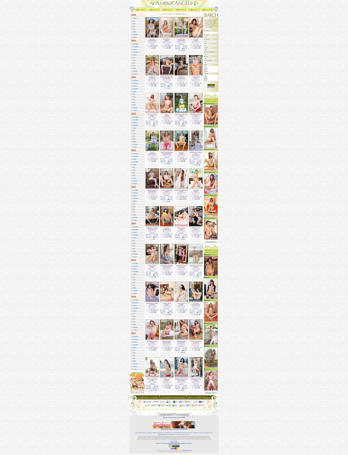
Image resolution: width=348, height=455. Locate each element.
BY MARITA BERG (152, 40)
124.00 (200, 312)
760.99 (200, 273)
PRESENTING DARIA (181, 265)
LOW (157, 45)
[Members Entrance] (173, 399)
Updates (150, 432)
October (135, 49)
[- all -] (211, 66)
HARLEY (196, 199)
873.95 (193, 161)
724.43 (164, 160)
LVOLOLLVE (196, 314)
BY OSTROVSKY (167, 78)
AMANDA (167, 314)
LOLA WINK (152, 390)
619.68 (200, 311)
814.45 (179, 48)
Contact (175, 432)
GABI (196, 276)
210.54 (186, 48)
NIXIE (153, 199)
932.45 (179, 388)
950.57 (150, 122)
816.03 (171, 311)
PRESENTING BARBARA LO (181, 190)
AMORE (181, 50)
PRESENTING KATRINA (152, 303)
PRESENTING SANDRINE (167, 265)
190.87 (171, 199)
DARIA (182, 274)
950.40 (150, 386)
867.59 (164, 312)
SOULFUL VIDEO (181, 227)
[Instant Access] (149, 399)
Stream (186, 45)
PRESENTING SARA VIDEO (181, 378)
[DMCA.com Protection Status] (174, 447)
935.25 (171, 84)
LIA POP (167, 123)
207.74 (156, 237)
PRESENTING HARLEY (195, 378)
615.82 (171, 160)
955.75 (179, 349)
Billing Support (181, 432)
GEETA (152, 48)
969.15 (150, 273)
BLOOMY (167, 227)
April (134, 29)
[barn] (211, 70)
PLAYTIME (195, 39)
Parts (179, 45)
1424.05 (164, 86)
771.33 (186, 349)
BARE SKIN (196, 190)
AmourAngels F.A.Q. (208, 432)
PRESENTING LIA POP (152, 341)
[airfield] (211, 77)
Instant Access (168, 432)
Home (136, 432)
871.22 (179, 237)
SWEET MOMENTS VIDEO (167, 152)
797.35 (186, 235)
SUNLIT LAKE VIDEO (152, 378)
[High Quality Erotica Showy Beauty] (174, 428)
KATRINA (153, 85)
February (135, 34)
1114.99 (164, 84)
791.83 (186, 122)
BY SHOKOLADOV (196, 304)
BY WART (167, 40)
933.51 (179, 122)
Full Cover (181, 44)
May (134, 26)
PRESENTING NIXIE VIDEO (166, 76)
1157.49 (150, 235)
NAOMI (167, 163)
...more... (135, 369)
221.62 (186, 237)
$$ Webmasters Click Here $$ (166, 434)
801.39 (164, 199)
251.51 (171, 86)
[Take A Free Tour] (198, 399)
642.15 (193, 312)
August (134, 18)
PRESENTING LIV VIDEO (152, 227)
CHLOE (167, 387)
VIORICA (167, 48)
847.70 (179, 350)
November (135, 46)
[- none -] (211, 67)
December (135, 43)
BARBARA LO (196, 48)
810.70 (156, 273)
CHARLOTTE (167, 236)
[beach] (211, 80)
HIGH (152, 45)
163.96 (171, 161)
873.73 (186, 386)
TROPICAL (181, 152)
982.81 (179, 235)
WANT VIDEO (196, 303)
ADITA (152, 125)
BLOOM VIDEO (181, 39)
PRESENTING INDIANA (195, 341)
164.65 (186, 350)
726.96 (193, 311)
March (134, 31)
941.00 (156, 235)
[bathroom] (211, 71)
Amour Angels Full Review (191, 432)
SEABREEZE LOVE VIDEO (196, 265)
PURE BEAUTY (166, 39)
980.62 (164, 311)
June (134, 23)
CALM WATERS (181, 303)
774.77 (156, 122)
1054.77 (179, 386)
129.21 (171, 312)
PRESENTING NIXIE (152, 190)
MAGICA (196, 85)
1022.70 (150, 237)
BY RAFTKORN (181, 40)
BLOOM (152, 152)
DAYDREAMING (196, 76)
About (200, 432)
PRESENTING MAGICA (195, 114)
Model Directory (143, 432)
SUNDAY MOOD (196, 227)
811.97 (156, 386)
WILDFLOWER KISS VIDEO (181, 114)
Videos (154, 432)
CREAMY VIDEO (167, 303)
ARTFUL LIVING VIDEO (166, 190)
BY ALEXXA (152, 78)
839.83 (150, 388)
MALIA (181, 312)
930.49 (193, 273)
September (135, 52)
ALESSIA (153, 276)
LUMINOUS (152, 39)
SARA (182, 390)
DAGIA (167, 201)
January (135, 37)
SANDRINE (182, 85)
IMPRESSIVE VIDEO (181, 341)
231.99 (186, 388)
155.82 (156, 388)
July (134, 20)
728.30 (200, 161)
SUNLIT (167, 114)
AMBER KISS (167, 378)
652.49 (164, 161)
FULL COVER (153, 46)
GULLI (182, 125)
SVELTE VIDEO (152, 265)
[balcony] (211, 69)
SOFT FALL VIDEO (152, 114)
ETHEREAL (181, 76)
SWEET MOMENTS (166, 341)
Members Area (160, 432)
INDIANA (196, 350)
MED (154, 45)
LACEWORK (152, 76)
